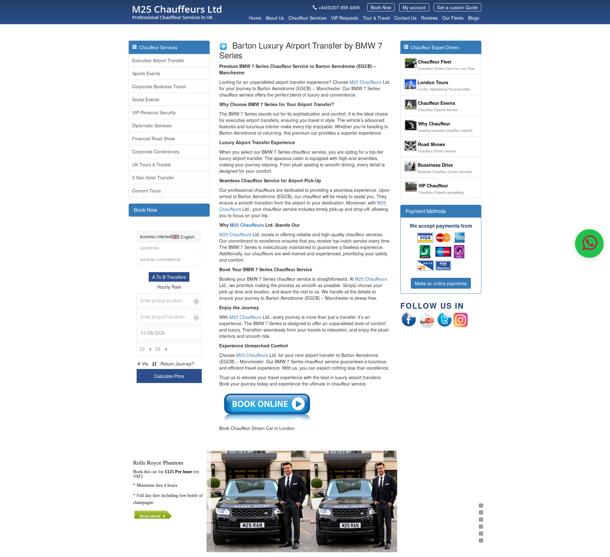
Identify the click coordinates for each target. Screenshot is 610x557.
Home (255, 18)
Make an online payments (441, 283)
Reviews (429, 18)
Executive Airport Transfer (158, 60)
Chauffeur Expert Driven (433, 47)
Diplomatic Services (152, 125)
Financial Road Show (153, 138)
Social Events (145, 99)
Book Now (381, 7)
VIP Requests (344, 18)
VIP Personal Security (154, 112)
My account (414, 7)
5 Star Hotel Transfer (153, 177)
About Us (275, 18)
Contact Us (405, 18)
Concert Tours (146, 190)
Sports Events (146, 73)
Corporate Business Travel (159, 86)
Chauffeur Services (307, 18)
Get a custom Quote (457, 7)
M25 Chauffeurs (365, 82)
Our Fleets (453, 18)
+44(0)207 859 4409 (339, 7)
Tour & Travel (376, 18)
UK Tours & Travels (151, 164)
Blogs (473, 18)
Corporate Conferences (156, 151)
